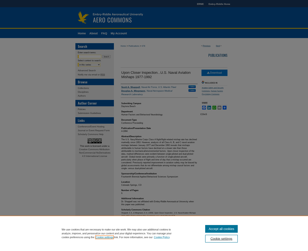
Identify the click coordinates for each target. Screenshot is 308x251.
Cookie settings (104, 237)
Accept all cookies (221, 229)
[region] (154, 233)
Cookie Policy (162, 237)
